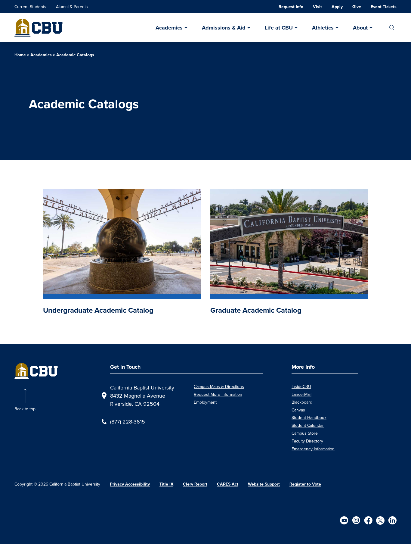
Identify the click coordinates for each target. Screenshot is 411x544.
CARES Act (227, 484)
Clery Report (195, 484)
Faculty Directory (307, 441)
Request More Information (218, 394)
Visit (317, 7)
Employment (205, 402)
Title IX (166, 484)
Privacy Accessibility (130, 484)
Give (356, 7)
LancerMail (301, 394)
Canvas (298, 410)
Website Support (264, 484)
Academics (169, 28)
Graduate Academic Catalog (255, 310)
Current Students (30, 7)
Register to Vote (305, 484)
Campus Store (305, 433)
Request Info (291, 7)
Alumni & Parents (72, 7)
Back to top (25, 409)
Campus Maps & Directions (219, 386)
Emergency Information (313, 449)
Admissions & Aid (224, 28)
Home (20, 55)
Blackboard (302, 402)
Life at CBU (279, 28)
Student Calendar (308, 425)
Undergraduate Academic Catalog (98, 310)
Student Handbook (309, 417)
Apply (337, 7)
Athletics (323, 28)
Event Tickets (384, 7)
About (360, 28)
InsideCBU (301, 386)
